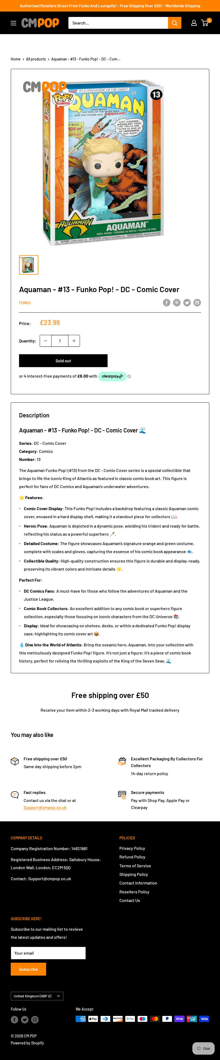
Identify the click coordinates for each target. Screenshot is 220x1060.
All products (36, 59)
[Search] (174, 23)
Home (16, 59)
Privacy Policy (132, 848)
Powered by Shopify (27, 1043)
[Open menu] (13, 23)
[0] (204, 23)
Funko (25, 302)
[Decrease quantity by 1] (45, 340)
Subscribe (28, 969)
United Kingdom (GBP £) (32, 996)
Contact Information (138, 882)
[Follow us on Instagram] (35, 1019)
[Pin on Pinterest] (177, 302)
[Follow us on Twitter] (24, 1019)
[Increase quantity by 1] (74, 340)
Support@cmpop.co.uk (45, 807)
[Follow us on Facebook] (14, 1019)
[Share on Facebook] (166, 302)
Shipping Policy (133, 874)
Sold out (63, 360)
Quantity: (27, 340)
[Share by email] (197, 302)
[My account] (194, 23)
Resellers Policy (134, 891)
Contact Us (129, 900)
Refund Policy (132, 856)
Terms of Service (135, 865)
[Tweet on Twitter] (187, 302)
